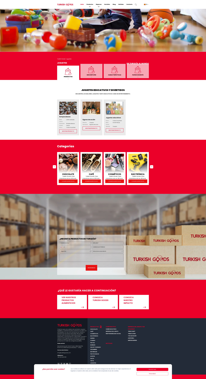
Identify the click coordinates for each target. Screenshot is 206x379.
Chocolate (68, 174)
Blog (114, 4)
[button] (68, 73)
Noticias (121, 4)
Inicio (82, 4)
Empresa (98, 4)
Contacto (129, 4)
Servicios (107, 4)
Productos (90, 4)
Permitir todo (152, 369)
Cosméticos (114, 174)
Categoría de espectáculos (68, 181)
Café (91, 174)
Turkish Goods (61, 59)
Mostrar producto (68, 131)
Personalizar (152, 373)
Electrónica (138, 174)
